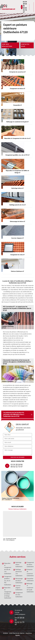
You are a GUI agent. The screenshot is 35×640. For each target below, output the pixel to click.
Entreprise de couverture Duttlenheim (30, 572)
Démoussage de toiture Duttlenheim (19, 580)
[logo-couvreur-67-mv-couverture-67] (12, 7)
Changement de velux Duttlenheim (19, 595)
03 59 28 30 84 (25, 4)
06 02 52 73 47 (25, 10)
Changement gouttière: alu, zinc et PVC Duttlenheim (7, 581)
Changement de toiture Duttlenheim (30, 564)
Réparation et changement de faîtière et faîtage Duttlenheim (7, 593)
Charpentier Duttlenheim (30, 579)
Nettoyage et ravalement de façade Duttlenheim (30, 588)
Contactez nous (25, 45)
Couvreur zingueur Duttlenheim (19, 587)
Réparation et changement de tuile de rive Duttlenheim (7, 568)
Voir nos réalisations (7, 45)
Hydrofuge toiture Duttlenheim (19, 564)
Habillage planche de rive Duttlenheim (19, 572)
